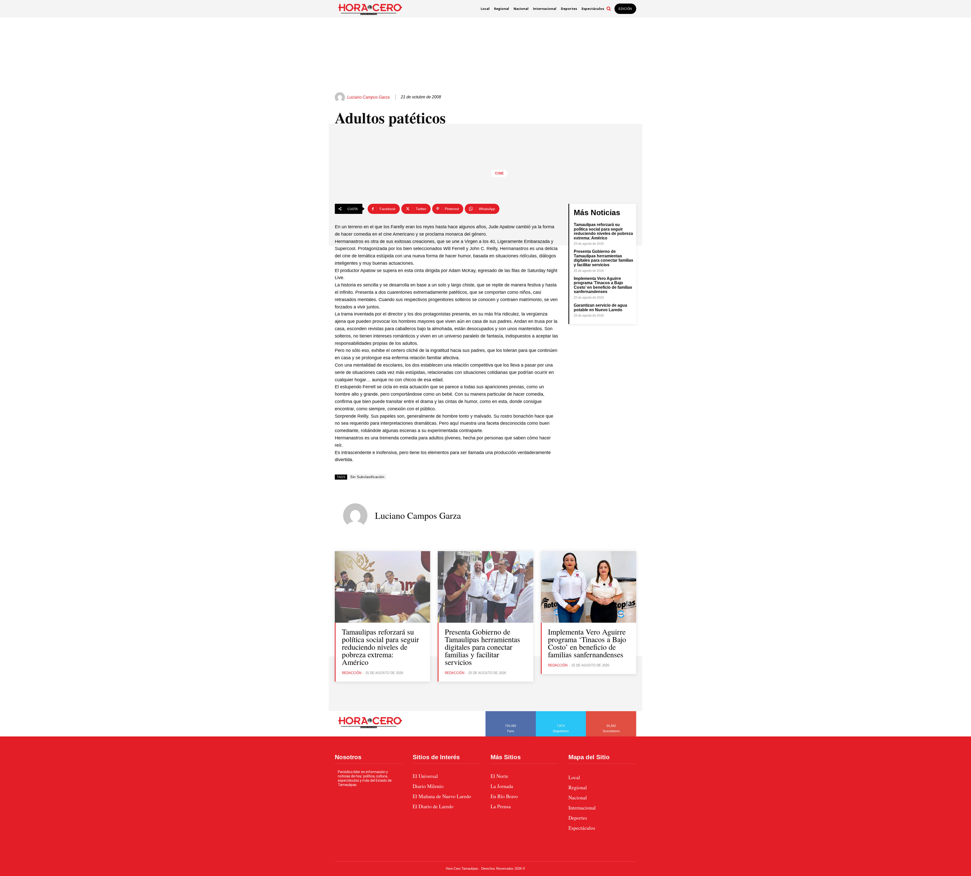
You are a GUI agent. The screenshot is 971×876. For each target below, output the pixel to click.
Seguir (561, 712)
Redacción (351, 673)
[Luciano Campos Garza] (340, 97)
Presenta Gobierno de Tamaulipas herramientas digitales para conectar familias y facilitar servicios (603, 258)
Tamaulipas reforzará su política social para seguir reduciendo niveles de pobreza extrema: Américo (603, 231)
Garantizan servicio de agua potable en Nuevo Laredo (600, 307)
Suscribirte (611, 712)
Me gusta (510, 712)
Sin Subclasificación (367, 477)
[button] (608, 8)
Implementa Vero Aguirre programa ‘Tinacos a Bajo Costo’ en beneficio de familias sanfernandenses (603, 285)
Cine (499, 173)
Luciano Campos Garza (368, 97)
